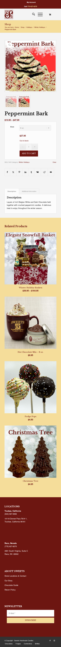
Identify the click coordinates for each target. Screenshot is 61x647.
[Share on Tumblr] (31, 172)
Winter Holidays (24, 162)
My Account (31, 2)
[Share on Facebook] (7, 172)
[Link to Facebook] (50, 640)
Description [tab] (12, 191)
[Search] (32, 14)
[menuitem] (31, 2)
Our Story (8, 580)
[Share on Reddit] (44, 172)
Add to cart (29, 153)
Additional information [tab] (29, 191)
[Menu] (39, 14)
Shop (8, 24)
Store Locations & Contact (15, 575)
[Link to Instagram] (54, 640)
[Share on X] (13, 172)
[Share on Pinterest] (19, 172)
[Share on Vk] (37, 172)
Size (12, 127)
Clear (54, 162)
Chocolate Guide (11, 585)
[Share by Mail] (51, 172)
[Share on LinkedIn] (25, 172)
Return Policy (10, 589)
